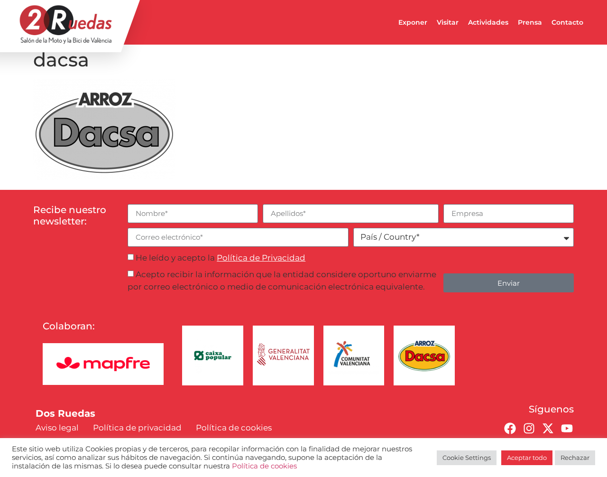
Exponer (412, 22)
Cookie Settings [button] (466, 457)
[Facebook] (510, 428)
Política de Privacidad (261, 257)
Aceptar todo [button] (527, 457)
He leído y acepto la (220, 257)
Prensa (530, 22)
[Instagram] (529, 428)
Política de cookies (264, 466)
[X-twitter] (548, 428)
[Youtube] (567, 428)
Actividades (488, 22)
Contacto (567, 22)
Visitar (448, 22)
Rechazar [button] (575, 457)
